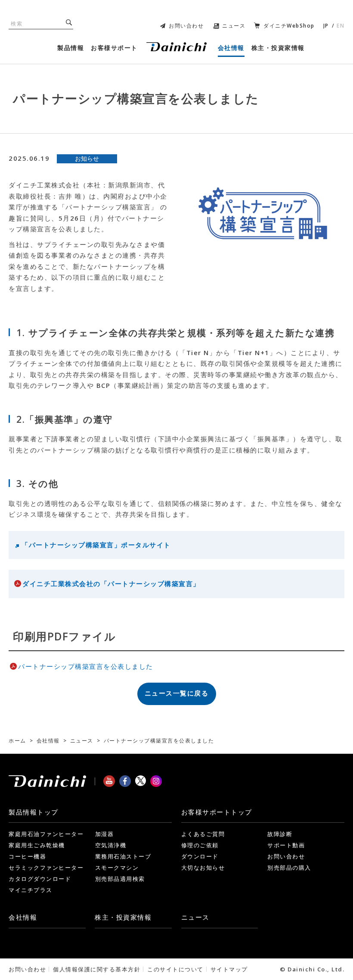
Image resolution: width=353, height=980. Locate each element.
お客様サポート (216, 812)
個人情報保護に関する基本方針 (96, 969)
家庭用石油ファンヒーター (46, 834)
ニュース (233, 25)
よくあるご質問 (203, 834)
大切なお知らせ (203, 867)
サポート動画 (286, 845)
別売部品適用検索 (120, 879)
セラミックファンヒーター (46, 867)
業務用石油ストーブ (123, 856)
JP (326, 25)
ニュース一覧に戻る (177, 693)
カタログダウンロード (40, 879)
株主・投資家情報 (123, 917)
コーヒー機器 (27, 856)
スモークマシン (117, 867)
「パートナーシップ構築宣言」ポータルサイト (96, 544)
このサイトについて (175, 969)
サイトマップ (229, 969)
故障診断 (279, 834)
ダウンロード (200, 856)
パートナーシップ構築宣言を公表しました (85, 666)
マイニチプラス (31, 890)
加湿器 (104, 834)
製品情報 (34, 812)
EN (340, 25)
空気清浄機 (111, 845)
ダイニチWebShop (289, 25)
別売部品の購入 (289, 867)
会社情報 (23, 917)
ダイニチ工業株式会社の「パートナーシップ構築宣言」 (111, 583)
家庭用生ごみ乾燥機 (37, 845)
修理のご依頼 (200, 845)
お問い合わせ (186, 25)
